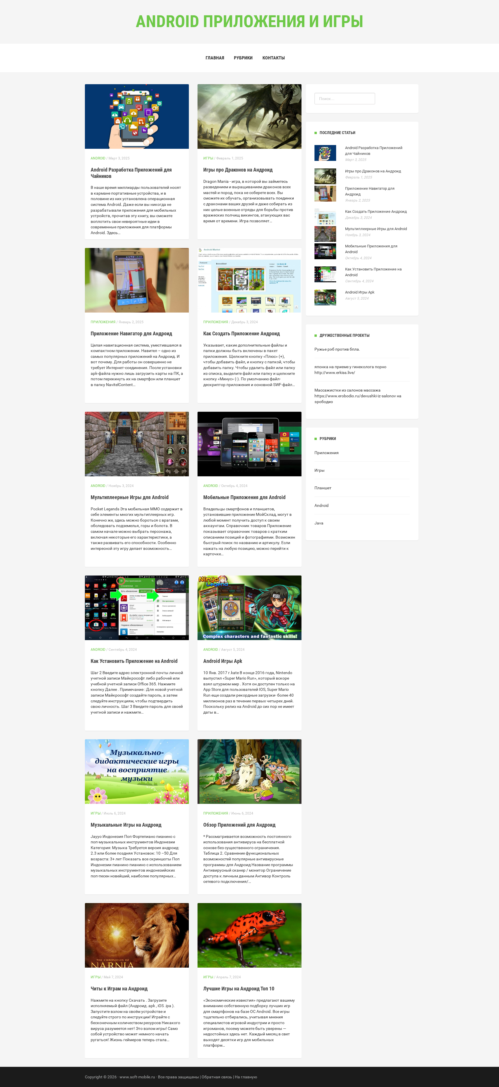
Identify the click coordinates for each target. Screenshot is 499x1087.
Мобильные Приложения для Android (244, 497)
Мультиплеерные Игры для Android (130, 497)
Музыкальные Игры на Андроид (126, 825)
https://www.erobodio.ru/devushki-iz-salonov (355, 396)
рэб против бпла (343, 349)
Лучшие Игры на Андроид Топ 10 (238, 989)
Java (318, 523)
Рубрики (243, 58)
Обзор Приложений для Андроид (239, 825)
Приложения (103, 322)
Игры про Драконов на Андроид (238, 170)
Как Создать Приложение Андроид (241, 333)
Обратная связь (217, 1077)
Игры (208, 158)
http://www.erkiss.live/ (334, 372)
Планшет (323, 488)
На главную (246, 1077)
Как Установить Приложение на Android (134, 661)
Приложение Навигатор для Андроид (131, 333)
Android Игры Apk (222, 661)
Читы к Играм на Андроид (119, 989)
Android (98, 158)
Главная (215, 58)
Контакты (273, 58)
